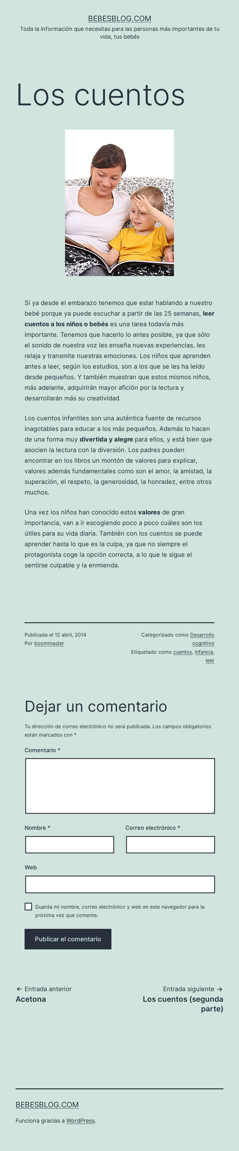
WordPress (80, 1120)
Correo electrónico (152, 827)
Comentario (42, 750)
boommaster (49, 643)
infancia (204, 652)
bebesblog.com (119, 18)
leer (210, 660)
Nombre (37, 827)
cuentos (182, 652)
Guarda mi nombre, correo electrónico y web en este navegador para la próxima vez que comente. (119, 911)
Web (31, 867)
